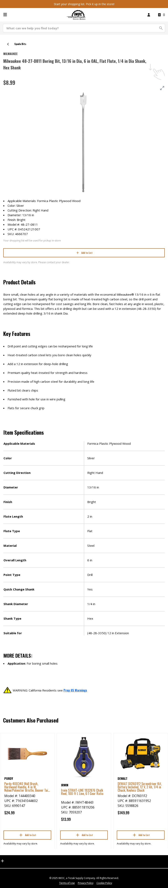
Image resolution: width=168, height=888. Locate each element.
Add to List (86, 252)
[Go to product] (27, 753)
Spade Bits (20, 44)
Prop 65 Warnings (75, 690)
